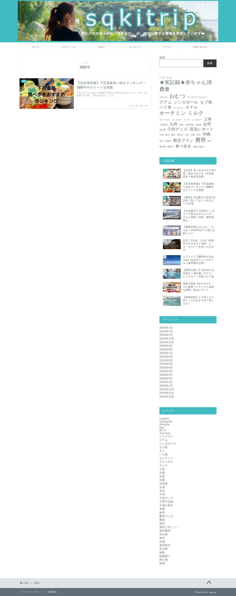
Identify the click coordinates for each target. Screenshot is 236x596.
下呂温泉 (163, 125)
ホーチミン (172, 113)
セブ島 (206, 102)
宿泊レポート (202, 129)
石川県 (163, 548)
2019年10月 (166, 396)
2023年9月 (166, 345)
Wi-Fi (162, 430)
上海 (208, 119)
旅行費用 (165, 530)
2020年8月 (166, 363)
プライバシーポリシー (32, 592)
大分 (162, 490)
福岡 (162, 552)
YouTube (165, 433)
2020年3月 (166, 378)
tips (161, 427)
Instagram (165, 421)
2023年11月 (166, 342)
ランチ (187, 120)
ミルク (196, 113)
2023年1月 (166, 353)
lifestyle (164, 424)
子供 (162, 494)
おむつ (177, 96)
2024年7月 (166, 331)
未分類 (163, 534)
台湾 (207, 124)
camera (164, 418)
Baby (102, 47)
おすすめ (163, 97)
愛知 (173, 135)
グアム (165, 102)
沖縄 (207, 134)
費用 (200, 140)
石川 (161, 141)
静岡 (162, 563)
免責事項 (52, 592)
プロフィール (68, 47)
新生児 (180, 135)
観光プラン (183, 140)
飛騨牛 (170, 147)
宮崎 (162, 508)
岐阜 (162, 512)
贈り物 (163, 559)
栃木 (199, 135)
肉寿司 (168, 141)
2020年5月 (166, 371)
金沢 (209, 141)
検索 (162, 57)
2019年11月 (166, 392)
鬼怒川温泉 (198, 147)
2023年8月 (166, 349)
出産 (162, 479)
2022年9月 (166, 356)
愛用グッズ (166, 516)
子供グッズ (177, 129)
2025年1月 (166, 327)
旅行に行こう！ (169, 527)
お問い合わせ (200, 47)
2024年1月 (166, 334)
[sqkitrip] (118, 40)
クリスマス (166, 436)
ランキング (135, 47)
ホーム (36, 47)
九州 (173, 124)
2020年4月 (166, 374)
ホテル (192, 107)
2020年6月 (166, 367)
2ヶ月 (169, 78)
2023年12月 (166, 338)
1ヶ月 (162, 78)
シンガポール (186, 102)
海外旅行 (165, 545)
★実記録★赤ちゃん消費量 (185, 85)
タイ (162, 450)
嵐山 (167, 135)
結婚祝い (165, 556)
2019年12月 (166, 389)
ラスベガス (164, 120)
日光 (187, 135)
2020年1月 (166, 385)
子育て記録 (166, 501)
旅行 (162, 523)
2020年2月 (166, 382)
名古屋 (162, 130)
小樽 (161, 135)
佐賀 (162, 476)
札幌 (193, 135)
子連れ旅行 (166, 505)
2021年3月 (166, 360)
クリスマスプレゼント (197, 97)
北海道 (198, 125)
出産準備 (189, 125)
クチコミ (167, 47)
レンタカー (197, 120)
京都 (181, 125)
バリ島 (165, 107)
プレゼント (178, 108)
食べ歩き (183, 146)
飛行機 (162, 147)
